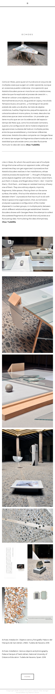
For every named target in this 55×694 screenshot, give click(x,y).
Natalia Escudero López (27, 19)
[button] (27, 3)
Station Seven (33, 692)
